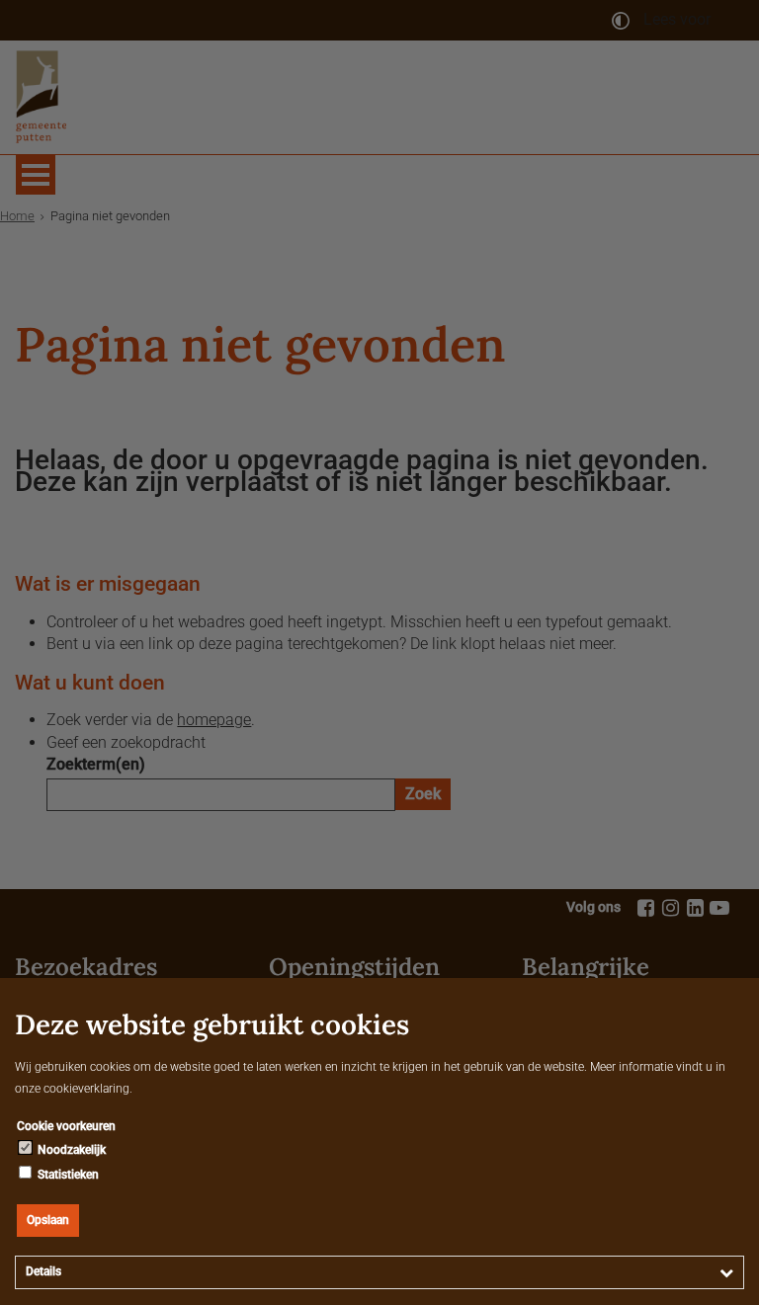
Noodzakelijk (70, 1150)
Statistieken (67, 1175)
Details (43, 1271)
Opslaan (48, 1220)
